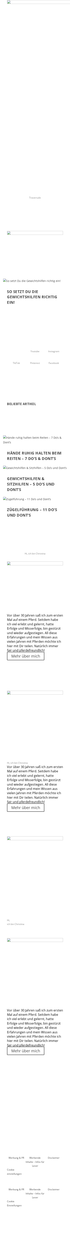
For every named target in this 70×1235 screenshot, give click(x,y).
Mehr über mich (25, 656)
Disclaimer (54, 1157)
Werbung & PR (16, 1157)
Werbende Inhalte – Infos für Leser (35, 1161)
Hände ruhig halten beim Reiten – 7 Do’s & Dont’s (34, 456)
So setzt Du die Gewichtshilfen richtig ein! (32, 297)
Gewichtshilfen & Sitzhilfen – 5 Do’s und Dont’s (31, 484)
